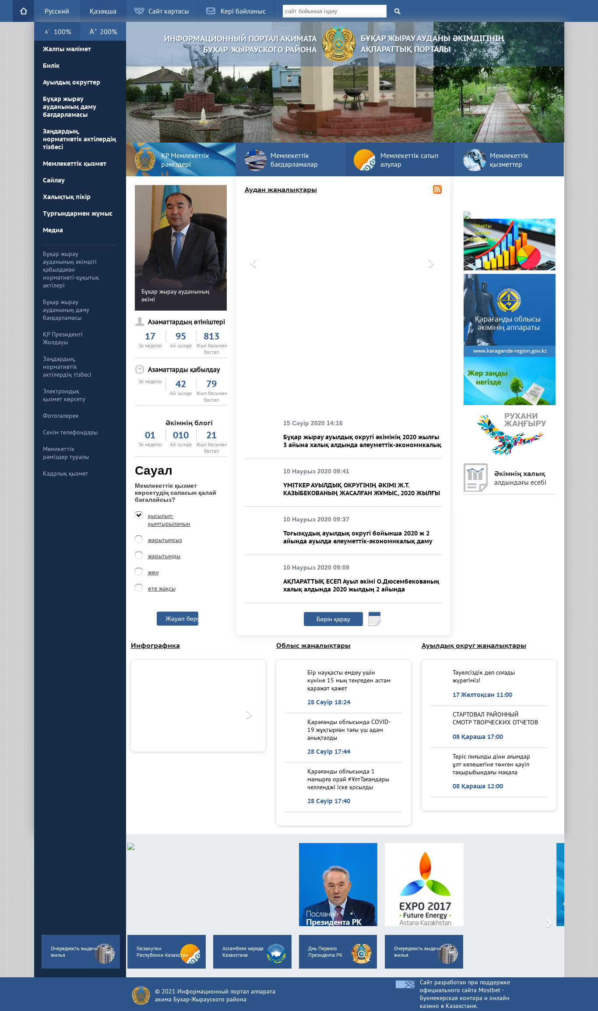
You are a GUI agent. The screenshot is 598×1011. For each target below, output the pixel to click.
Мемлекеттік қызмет (74, 164)
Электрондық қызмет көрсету (64, 395)
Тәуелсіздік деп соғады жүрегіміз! (484, 676)
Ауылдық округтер (71, 82)
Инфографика (155, 645)
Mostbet (489, 990)
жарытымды (164, 556)
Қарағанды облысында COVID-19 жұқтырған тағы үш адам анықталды (348, 729)
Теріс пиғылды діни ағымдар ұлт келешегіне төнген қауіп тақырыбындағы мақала (491, 764)
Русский (57, 11)
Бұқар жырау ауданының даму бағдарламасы (69, 107)
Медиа (53, 230)
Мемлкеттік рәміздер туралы (66, 453)
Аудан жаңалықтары (281, 189)
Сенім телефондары (70, 432)
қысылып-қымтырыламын (169, 520)
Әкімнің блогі (189, 422)
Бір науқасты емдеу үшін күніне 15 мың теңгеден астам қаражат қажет (348, 680)
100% (62, 31)
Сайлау (54, 180)
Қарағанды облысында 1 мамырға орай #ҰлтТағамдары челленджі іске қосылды (348, 779)
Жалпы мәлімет (67, 49)
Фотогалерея (60, 416)
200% (108, 31)
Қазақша (103, 11)
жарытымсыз (165, 540)
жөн (153, 572)
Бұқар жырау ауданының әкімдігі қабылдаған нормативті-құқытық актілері (71, 269)
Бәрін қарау (333, 619)
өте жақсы (162, 588)
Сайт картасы (168, 11)
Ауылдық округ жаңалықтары (474, 645)
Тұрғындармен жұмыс (78, 213)
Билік (51, 66)
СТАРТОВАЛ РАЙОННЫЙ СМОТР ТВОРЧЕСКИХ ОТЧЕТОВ (495, 718)
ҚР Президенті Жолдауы (63, 338)
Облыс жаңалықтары (313, 645)
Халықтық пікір (67, 197)
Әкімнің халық (520, 477)
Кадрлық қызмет (65, 473)
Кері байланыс (243, 11)
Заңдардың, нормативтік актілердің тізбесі (79, 139)
